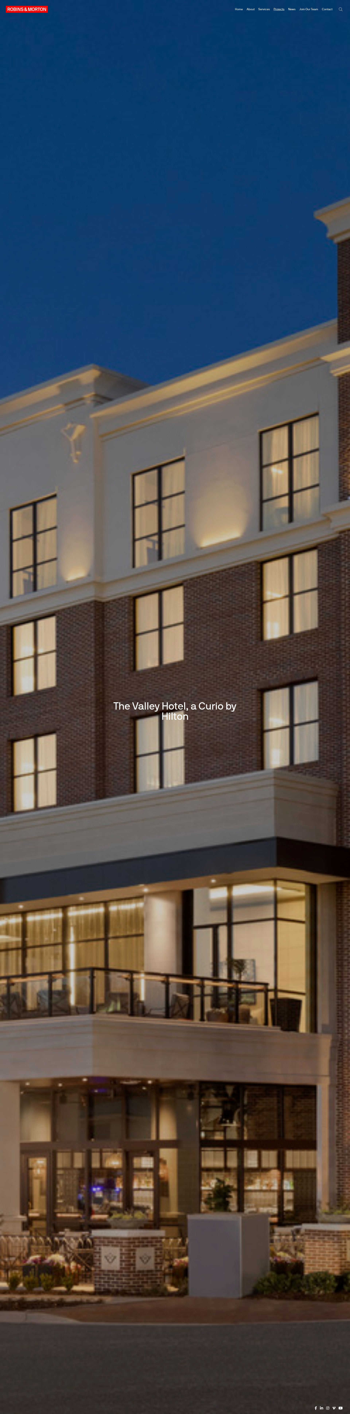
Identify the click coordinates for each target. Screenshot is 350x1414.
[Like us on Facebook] (315, 1408)
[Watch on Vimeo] (334, 1408)
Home (239, 9)
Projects (279, 9)
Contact (327, 9)
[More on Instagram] (328, 1408)
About (251, 9)
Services (264, 9)
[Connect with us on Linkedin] (321, 1408)
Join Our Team (308, 9)
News (291, 9)
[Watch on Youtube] (340, 1408)
